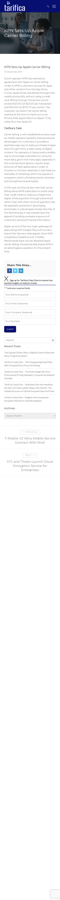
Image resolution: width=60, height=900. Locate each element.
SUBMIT (10, 329)
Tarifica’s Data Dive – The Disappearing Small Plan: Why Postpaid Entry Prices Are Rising (28, 364)
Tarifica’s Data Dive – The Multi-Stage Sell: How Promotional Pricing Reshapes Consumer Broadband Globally (29, 375)
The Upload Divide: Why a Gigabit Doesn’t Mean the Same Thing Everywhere (29, 354)
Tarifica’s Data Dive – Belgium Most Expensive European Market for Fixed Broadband (26, 399)
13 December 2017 (13, 72)
